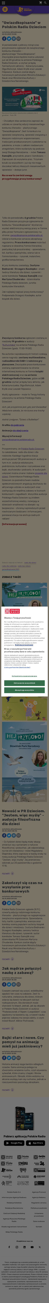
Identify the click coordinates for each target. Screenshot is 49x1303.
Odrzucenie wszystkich (24, 683)
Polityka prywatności (24, 645)
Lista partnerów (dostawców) (17, 667)
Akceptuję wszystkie (24, 690)
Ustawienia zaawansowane (24, 676)
